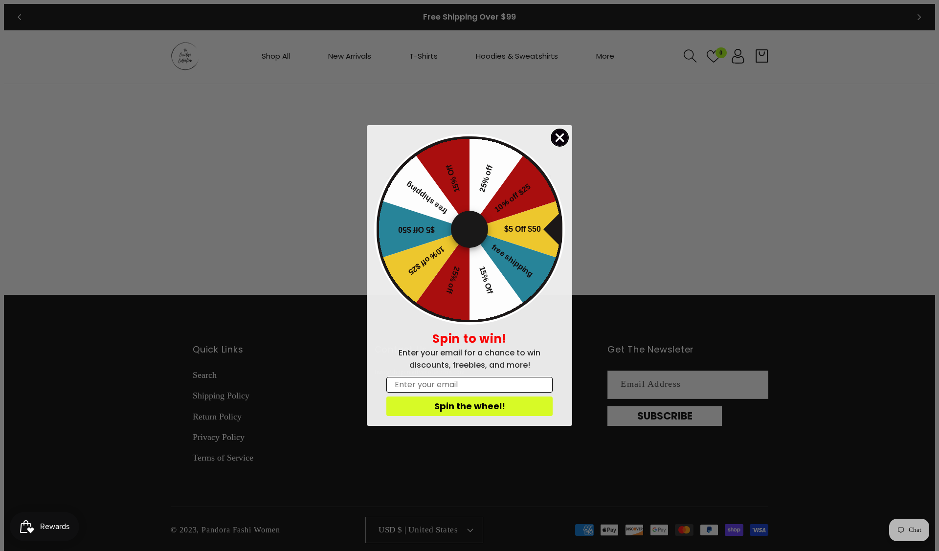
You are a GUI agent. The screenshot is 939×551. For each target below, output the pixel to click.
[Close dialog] (559, 137)
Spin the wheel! (469, 406)
